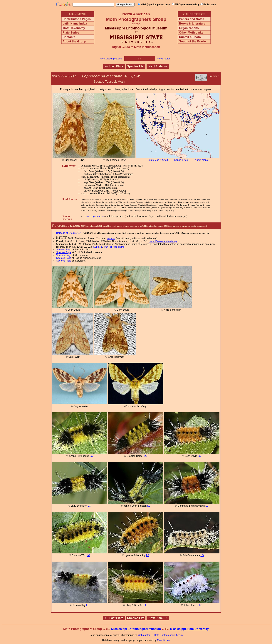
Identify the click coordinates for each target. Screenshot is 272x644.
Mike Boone (163, 640)
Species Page (63, 249)
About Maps (201, 160)
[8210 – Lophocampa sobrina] (114, 67)
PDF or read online (114, 246)
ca (139, 58)
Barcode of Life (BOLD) (68, 233)
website (111, 238)
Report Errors (181, 160)
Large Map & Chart (158, 160)
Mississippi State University (189, 628)
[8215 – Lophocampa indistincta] (158, 67)
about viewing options (111, 58)
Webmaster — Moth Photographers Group (160, 635)
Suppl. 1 (97, 246)
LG (91, 456)
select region (163, 58)
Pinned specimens (94, 216)
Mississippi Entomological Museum (136, 628)
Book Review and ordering (163, 241)
